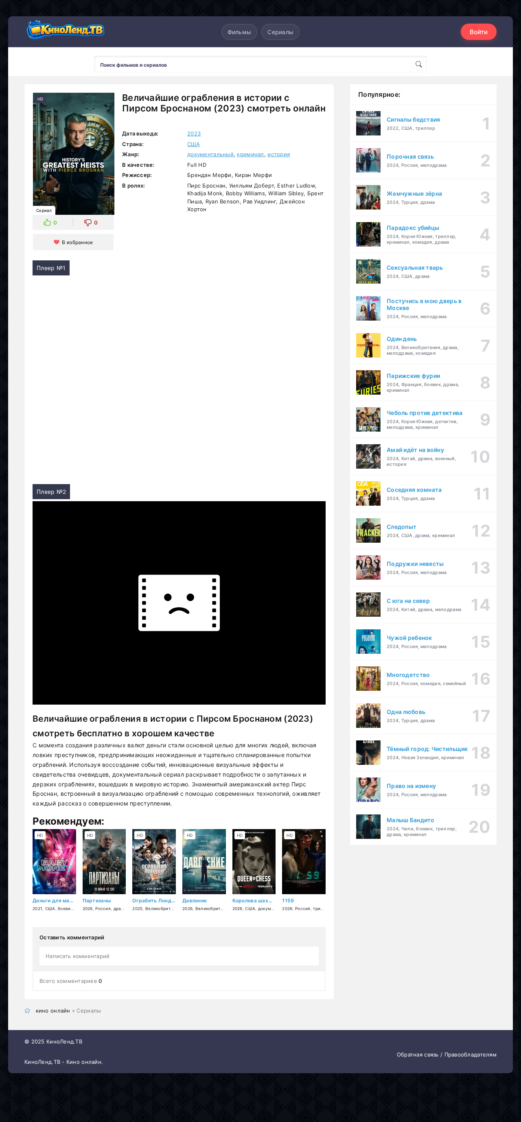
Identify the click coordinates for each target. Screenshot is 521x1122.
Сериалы (280, 31)
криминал (250, 154)
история (278, 154)
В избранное (77, 242)
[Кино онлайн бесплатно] (65, 32)
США (193, 144)
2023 (194, 133)
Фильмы (240, 31)
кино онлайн (53, 1010)
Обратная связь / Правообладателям (447, 1054)
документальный (210, 154)
